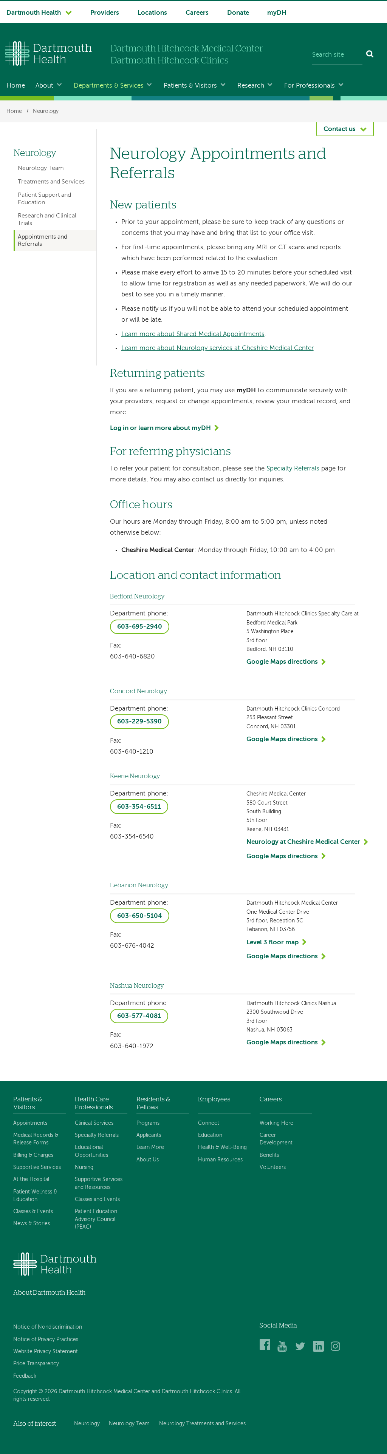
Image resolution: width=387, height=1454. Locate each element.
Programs (147, 1123)
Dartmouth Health (33, 13)
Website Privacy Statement (45, 1351)
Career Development (276, 1139)
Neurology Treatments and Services (202, 1423)
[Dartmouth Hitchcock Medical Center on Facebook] (266, 1350)
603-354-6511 (139, 807)
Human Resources (220, 1160)
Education (210, 1135)
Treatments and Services (51, 182)
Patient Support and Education (44, 198)
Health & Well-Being (222, 1147)
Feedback (24, 1376)
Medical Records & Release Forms (35, 1139)
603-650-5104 (139, 916)
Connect (208, 1123)
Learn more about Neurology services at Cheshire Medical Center (217, 348)
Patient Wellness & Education (35, 1195)
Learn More (150, 1147)
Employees (214, 1099)
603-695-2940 (139, 627)
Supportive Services (37, 1167)
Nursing (84, 1167)
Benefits (269, 1155)
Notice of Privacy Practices (45, 1339)
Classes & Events (33, 1211)
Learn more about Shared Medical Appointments (193, 334)
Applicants (148, 1135)
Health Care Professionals (94, 1103)
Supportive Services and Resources (98, 1183)
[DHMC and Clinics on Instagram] (337, 1350)
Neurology (46, 111)
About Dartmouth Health (49, 1292)
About (44, 86)
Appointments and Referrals (42, 240)
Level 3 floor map (272, 942)
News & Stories (31, 1223)
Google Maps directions (282, 662)
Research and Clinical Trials (47, 219)
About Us (147, 1160)
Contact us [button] (340, 129)
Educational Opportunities (91, 1151)
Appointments (30, 1123)
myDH (276, 13)
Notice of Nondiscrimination (47, 1327)
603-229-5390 (139, 722)
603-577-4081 (139, 1016)
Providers (104, 13)
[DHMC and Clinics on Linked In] (319, 1350)
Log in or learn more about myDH (160, 428)
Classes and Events (97, 1199)
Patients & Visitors (190, 86)
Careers (197, 13)
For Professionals (309, 86)
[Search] (370, 55)
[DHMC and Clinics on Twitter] (301, 1350)
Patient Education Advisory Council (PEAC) (96, 1219)
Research (250, 86)
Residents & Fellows (153, 1103)
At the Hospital (31, 1179)
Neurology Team (41, 168)
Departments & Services (109, 86)
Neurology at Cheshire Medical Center (303, 842)
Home (15, 86)
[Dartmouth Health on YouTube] (284, 1350)
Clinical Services (94, 1123)
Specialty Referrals (292, 469)
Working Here (276, 1123)
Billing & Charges (33, 1155)
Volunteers (273, 1167)
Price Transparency (36, 1363)
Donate (238, 13)
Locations (152, 13)
